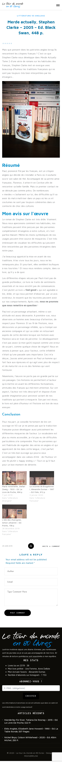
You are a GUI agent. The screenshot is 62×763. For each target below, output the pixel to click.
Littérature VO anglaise (31, 16)
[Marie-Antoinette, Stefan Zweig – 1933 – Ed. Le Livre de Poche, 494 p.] (14, 478)
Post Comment (17, 613)
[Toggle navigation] (58, 5)
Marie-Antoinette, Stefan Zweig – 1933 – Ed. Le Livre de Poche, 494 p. (13, 489)
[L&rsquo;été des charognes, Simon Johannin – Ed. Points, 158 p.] (14, 511)
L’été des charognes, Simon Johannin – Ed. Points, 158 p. (12, 523)
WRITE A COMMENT (51, 546)
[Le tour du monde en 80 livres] (12, 5)
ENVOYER (31, 696)
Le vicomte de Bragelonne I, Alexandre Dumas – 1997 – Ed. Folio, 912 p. (42, 489)
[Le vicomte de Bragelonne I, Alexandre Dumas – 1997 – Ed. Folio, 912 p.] (42, 478)
